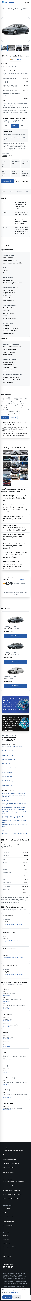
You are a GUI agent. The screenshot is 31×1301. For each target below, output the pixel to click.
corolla (25, 9)
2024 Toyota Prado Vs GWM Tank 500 (13, 1181)
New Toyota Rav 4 (7, 751)
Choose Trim (5, 153)
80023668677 (7, 995)
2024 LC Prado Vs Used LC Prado (12, 1194)
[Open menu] (28, 3)
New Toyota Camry (7, 755)
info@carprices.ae (8, 1264)
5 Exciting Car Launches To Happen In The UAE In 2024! (14, 804)
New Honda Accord (7, 772)
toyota (17, 9)
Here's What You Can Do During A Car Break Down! (14, 821)
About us (5, 1235)
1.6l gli (6, 12)
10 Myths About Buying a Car (11, 1163)
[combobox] (15, 156)
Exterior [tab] (5, 417)
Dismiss (17, 1297)
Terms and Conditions (9, 1247)
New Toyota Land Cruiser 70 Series (12, 746)
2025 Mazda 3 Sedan (9, 932)
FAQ (27, 191)
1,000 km (6, 126)
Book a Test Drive (22, 181)
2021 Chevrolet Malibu (10, 965)
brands (10, 9)
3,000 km (23, 126)
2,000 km (15, 126)
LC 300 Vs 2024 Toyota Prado (11, 1190)
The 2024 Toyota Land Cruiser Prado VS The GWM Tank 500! (15, 799)
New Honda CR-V (7, 776)
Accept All (7, 1297)
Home (3, 9)
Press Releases (7, 1256)
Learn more (14, 1292)
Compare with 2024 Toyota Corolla (13, 924)
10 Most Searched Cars (9, 1155)
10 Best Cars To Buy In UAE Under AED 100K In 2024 (14, 830)
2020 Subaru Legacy (9, 915)
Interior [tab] (13, 417)
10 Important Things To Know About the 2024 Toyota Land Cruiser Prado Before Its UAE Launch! (14, 795)
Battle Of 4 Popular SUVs (10, 1186)
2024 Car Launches (8, 1221)
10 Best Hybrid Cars (8, 1172)
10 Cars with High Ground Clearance (13, 1150)
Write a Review (22, 578)
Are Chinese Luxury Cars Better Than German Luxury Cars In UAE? (12, 817)
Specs (4, 191)
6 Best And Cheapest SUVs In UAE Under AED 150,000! (14, 825)
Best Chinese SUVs (8, 1225)
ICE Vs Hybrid (6, 1208)
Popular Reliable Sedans (9, 1217)
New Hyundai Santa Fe (8, 759)
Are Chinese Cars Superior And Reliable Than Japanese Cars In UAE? (15, 834)
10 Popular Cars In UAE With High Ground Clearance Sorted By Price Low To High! (13, 808)
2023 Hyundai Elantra (9, 949)
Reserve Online (7, 181)
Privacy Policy (7, 1243)
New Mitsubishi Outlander (9, 768)
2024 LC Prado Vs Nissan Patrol (11, 1199)
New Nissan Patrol (7, 785)
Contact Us (6, 1239)
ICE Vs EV (5, 1213)
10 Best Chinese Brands (9, 1159)
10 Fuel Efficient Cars (9, 1168)
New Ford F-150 (6, 764)
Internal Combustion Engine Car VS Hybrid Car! (14, 812)
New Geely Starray (7, 781)
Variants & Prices (16, 191)
